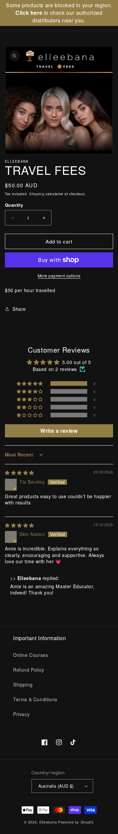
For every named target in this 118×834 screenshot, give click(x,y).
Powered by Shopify (76, 821)
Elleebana (48, 821)
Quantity (14, 205)
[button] (30, 383)
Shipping (37, 194)
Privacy (21, 714)
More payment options (59, 275)
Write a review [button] (58, 430)
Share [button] (19, 309)
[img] (19, 472)
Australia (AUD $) (56, 786)
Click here (28, 12)
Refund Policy (28, 669)
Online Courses (30, 655)
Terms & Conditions (35, 699)
